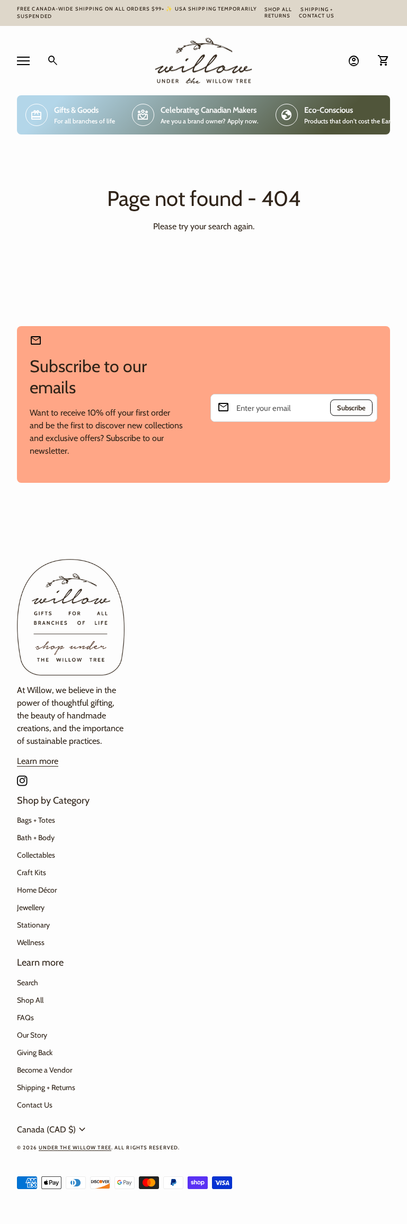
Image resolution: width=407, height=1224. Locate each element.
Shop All (278, 9)
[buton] (53, 1129)
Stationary (33, 925)
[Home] (203, 60)
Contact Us (316, 16)
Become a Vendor (44, 1070)
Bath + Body (36, 837)
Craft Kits (31, 872)
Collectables (36, 855)
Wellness (31, 942)
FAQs (25, 1017)
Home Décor (37, 890)
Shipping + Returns (46, 1087)
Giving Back (34, 1052)
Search (27, 982)
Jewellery (31, 907)
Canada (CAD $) (53, 1129)
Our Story (32, 1035)
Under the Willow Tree (75, 1147)
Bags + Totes (36, 820)
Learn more (37, 761)
